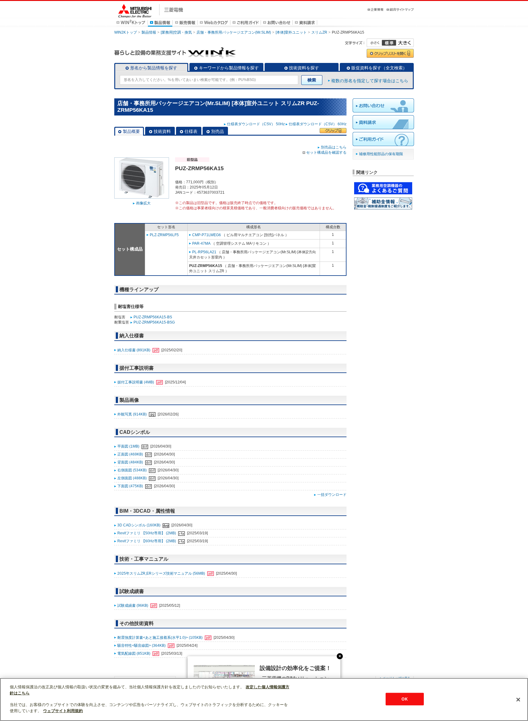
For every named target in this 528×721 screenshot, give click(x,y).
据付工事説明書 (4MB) (136, 382)
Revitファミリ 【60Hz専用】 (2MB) (147, 541)
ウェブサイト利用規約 (63, 710)
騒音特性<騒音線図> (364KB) (142, 645)
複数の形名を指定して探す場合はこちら (369, 80)
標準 (389, 43)
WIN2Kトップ (125, 32)
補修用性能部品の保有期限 (381, 154)
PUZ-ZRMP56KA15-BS (153, 317)
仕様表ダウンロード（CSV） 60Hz (317, 124)
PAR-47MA (201, 243)
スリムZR (319, 32)
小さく (378, 42)
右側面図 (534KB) (132, 470)
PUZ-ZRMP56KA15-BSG (154, 322)
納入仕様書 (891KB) (134, 350)
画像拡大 (143, 203)
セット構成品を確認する (326, 152)
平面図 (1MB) (128, 446)
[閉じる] (518, 699)
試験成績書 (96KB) (133, 605)
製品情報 (148, 32)
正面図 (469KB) (130, 454)
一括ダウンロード (331, 494)
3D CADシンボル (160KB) (139, 525)
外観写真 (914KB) (132, 414)
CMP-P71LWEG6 (206, 235)
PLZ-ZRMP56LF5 (164, 235)
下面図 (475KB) (130, 486)
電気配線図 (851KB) (134, 653)
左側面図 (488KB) (132, 478)
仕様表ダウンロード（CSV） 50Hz (256, 124)
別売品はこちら (333, 147)
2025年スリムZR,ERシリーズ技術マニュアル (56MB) (161, 573)
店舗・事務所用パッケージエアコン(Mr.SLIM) (233, 32)
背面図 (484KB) (130, 462)
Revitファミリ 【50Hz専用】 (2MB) (147, 533)
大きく (401, 42)
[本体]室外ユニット (291, 32)
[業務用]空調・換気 (176, 32)
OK (404, 699)
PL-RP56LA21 (204, 252)
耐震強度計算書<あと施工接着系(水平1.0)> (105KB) (160, 637)
